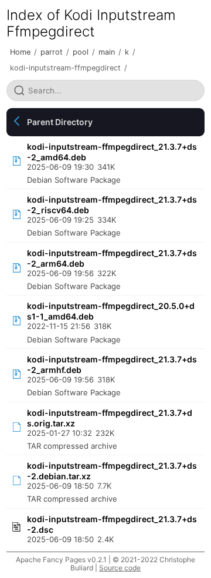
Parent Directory (60, 122)
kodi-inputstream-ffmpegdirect (65, 67)
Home (20, 52)
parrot (51, 52)
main (106, 52)
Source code (120, 567)
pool (81, 52)
